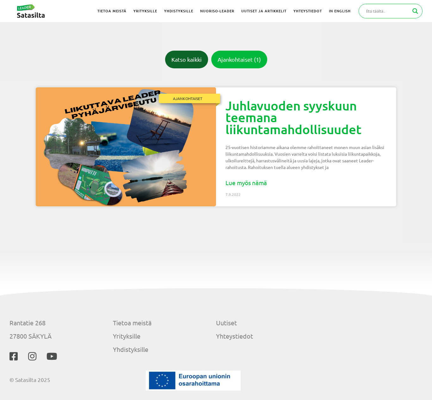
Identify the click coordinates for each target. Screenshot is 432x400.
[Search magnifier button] (415, 11)
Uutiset (226, 323)
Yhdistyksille (130, 349)
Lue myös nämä (246, 182)
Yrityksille (126, 336)
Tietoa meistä (132, 323)
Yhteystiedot (234, 336)
